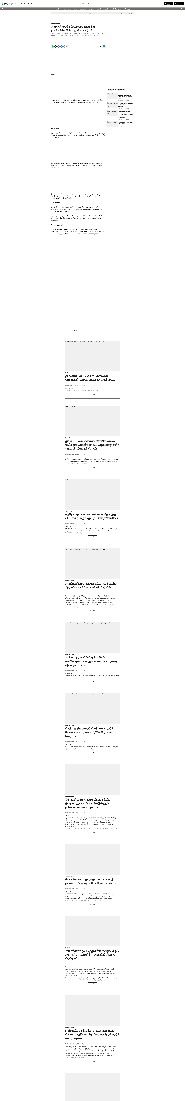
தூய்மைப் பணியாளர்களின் (73, 459)
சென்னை (107, 747)
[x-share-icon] (55, 47)
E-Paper (16, 4)
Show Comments (78, 330)
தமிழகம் (57, 9)
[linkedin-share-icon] (61, 47)
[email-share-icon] (64, 47)
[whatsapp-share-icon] (53, 47)
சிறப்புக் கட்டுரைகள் (115, 9)
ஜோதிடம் (91, 9)
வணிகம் (105, 9)
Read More (92, 394)
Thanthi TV (31, 4)
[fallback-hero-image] (112, 96)
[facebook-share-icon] (58, 47)
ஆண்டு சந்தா (126, 9)
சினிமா (75, 9)
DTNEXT (23, 4)
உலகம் (69, 9)
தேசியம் (63, 9)
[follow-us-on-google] (104, 46)
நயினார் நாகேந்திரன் (81, 531)
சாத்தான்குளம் (83, 675)
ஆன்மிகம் (98, 9)
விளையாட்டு (83, 9)
